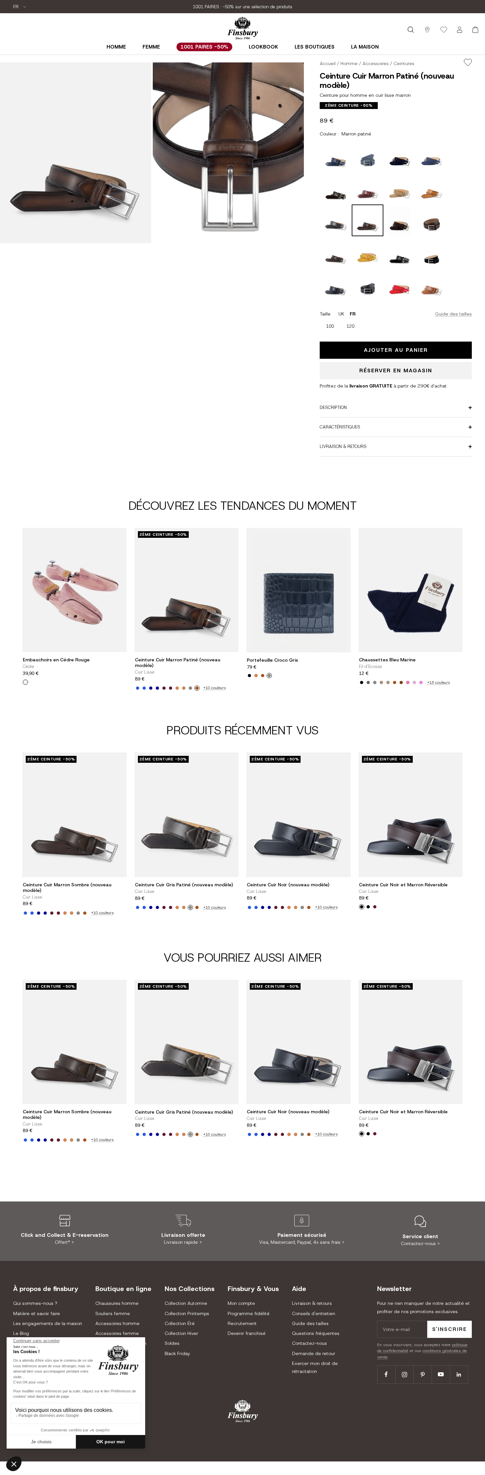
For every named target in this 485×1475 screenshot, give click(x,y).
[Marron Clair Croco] (256, 675)
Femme (151, 47)
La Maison (365, 47)
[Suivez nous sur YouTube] (441, 1374)
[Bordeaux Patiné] (170, 688)
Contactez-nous (309, 1343)
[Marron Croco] (262, 675)
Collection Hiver (181, 1333)
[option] (330, 326)
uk (341, 314)
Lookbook (263, 47)
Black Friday (177, 1353)
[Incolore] (25, 682)
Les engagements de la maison (47, 1323)
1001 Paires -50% (204, 47)
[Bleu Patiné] (137, 688)
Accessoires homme (117, 1323)
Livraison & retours (312, 1303)
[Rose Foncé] (421, 682)
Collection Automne (186, 1303)
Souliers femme (112, 1313)
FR (16, 7)
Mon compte (241, 1303)
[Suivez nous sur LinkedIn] (459, 1374)
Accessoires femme (117, 1333)
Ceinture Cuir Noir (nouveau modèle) (288, 885)
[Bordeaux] (164, 688)
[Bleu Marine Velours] (150, 688)
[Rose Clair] (414, 682)
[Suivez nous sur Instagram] (404, 1374)
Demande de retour (313, 1353)
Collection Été (180, 1323)
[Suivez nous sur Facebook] (386, 1374)
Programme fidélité (249, 1313)
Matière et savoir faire (36, 1313)
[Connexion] (459, 29)
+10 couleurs (214, 687)
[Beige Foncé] (388, 682)
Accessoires (376, 63)
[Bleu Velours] (144, 688)
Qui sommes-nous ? (35, 1303)
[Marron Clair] (183, 688)
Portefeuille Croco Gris (272, 660)
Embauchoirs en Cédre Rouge (56, 660)
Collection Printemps (187, 1313)
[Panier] (475, 29)
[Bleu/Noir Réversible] (368, 906)
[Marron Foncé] (401, 682)
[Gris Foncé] (368, 682)
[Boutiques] (427, 29)
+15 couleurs (438, 682)
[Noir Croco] (249, 675)
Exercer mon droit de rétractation (315, 1367)
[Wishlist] (443, 29)
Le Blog (21, 1333)
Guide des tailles (453, 314)
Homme (116, 47)
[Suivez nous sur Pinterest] (422, 1374)
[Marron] (394, 682)
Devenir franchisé (247, 1333)
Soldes (172, 1343)
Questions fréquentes (316, 1333)
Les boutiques (315, 47)
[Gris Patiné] (190, 688)
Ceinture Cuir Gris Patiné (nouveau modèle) (184, 885)
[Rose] (407, 682)
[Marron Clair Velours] (177, 688)
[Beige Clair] (381, 682)
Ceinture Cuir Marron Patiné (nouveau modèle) (177, 662)
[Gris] (269, 675)
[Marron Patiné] (197, 688)
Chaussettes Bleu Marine (387, 660)
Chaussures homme (117, 1303)
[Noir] (361, 682)
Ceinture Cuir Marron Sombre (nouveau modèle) (67, 887)
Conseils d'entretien (313, 1313)
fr (353, 314)
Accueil (328, 63)
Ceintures (404, 63)
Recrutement (242, 1323)
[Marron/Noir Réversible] (361, 906)
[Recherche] (410, 29)
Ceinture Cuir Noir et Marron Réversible (403, 885)
